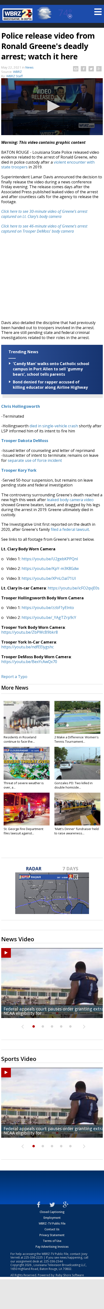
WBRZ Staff (14, 76)
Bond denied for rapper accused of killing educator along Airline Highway (50, 384)
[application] (52, 106)
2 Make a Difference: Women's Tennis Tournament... (76, 739)
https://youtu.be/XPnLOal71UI (49, 578)
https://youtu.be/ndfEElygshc (27, 647)
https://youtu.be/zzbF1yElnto (48, 607)
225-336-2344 (53, 1261)
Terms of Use (52, 1241)
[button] (52, 106)
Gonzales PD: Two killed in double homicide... (73, 785)
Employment (52, 1218)
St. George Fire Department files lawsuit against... (23, 831)
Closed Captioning (52, 1212)
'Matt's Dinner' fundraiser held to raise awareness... (76, 831)
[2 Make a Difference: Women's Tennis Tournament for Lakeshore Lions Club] (77, 717)
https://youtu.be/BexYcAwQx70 (29, 661)
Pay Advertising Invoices (52, 1247)
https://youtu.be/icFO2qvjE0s (73, 588)
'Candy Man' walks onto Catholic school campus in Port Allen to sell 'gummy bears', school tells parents (51, 369)
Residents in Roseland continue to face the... (20, 739)
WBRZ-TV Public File (52, 1223)
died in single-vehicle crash (54, 426)
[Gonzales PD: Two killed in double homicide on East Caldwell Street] (77, 763)
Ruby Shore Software (70, 1275)
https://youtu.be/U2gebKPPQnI (50, 558)
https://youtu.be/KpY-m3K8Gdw (50, 568)
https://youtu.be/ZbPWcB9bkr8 (29, 632)
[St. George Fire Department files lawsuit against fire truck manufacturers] (27, 809)
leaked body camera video (70, 499)
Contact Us (52, 1229)
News (29, 67)
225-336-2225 (33, 1257)
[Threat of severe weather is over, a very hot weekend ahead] (27, 763)
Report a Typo (14, 676)
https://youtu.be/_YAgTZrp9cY (49, 617)
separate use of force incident (35, 460)
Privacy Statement (52, 1235)
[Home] (18, 14)
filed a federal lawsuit (70, 529)
